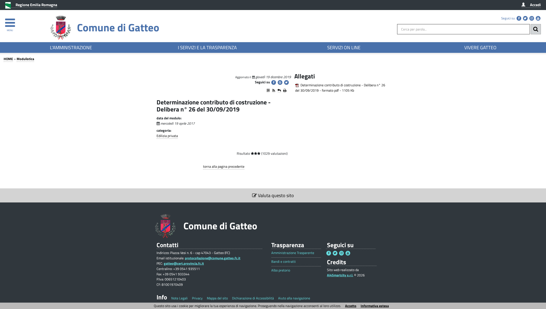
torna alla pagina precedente (223, 166)
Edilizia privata (167, 135)
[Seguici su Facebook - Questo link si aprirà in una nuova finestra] (519, 18)
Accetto (350, 305)
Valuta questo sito (275, 195)
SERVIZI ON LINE (343, 47)
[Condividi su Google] (280, 82)
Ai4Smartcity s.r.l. (340, 275)
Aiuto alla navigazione (294, 298)
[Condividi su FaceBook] (273, 82)
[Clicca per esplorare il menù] (10, 21)
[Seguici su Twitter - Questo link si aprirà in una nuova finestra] (525, 18)
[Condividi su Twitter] (286, 82)
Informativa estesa (375, 305)
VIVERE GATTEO (480, 47)
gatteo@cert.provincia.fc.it (184, 263)
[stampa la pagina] (284, 90)
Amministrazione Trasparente (292, 253)
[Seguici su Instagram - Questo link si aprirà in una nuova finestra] (531, 18)
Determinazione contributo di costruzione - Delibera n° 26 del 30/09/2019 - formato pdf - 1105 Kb (340, 87)
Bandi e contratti (283, 262)
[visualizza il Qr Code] (268, 90)
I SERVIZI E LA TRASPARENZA (207, 47)
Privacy (197, 298)
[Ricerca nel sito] (536, 29)
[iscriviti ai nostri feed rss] (273, 90)
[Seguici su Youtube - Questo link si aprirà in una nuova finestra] (538, 18)
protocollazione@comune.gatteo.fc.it (212, 258)
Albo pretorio (280, 270)
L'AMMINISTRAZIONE (71, 47)
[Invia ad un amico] (279, 90)
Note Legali (179, 298)
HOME (8, 58)
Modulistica (25, 58)
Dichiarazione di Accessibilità (253, 298)
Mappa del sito (217, 298)
